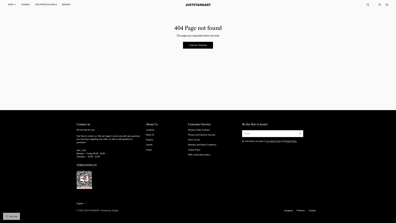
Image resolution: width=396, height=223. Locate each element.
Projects (149, 140)
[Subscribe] (300, 134)
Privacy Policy (291, 141)
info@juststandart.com (87, 165)
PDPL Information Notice (199, 155)
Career (149, 150)
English (80, 203)
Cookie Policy (194, 150)
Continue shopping (198, 45)
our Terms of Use (273, 141)
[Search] (368, 5)
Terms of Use (194, 140)
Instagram (288, 210)
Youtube (312, 210)
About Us (150, 135)
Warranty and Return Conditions (202, 145)
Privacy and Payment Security (201, 135)
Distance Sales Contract (199, 130)
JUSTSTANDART (91, 210)
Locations (150, 130)
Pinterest (301, 210)
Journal (149, 145)
